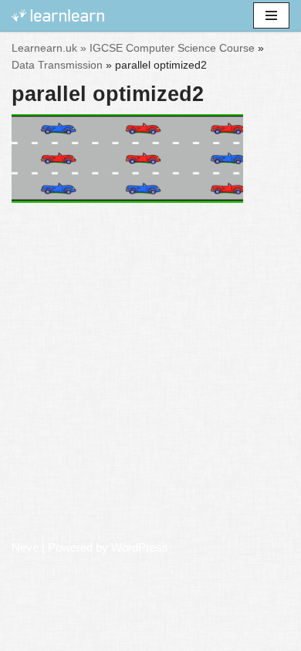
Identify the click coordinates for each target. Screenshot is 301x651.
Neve (25, 547)
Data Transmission (57, 65)
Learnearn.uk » (49, 48)
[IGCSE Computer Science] (58, 15)
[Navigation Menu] (271, 15)
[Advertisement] (150, 376)
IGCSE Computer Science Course (172, 48)
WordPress (139, 547)
